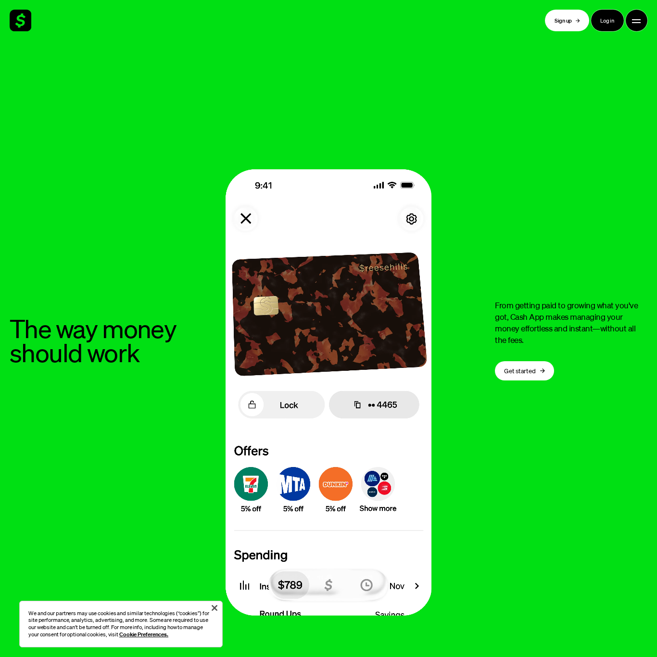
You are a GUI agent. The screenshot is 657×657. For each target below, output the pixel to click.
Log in (607, 20)
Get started (519, 370)
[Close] (214, 608)
